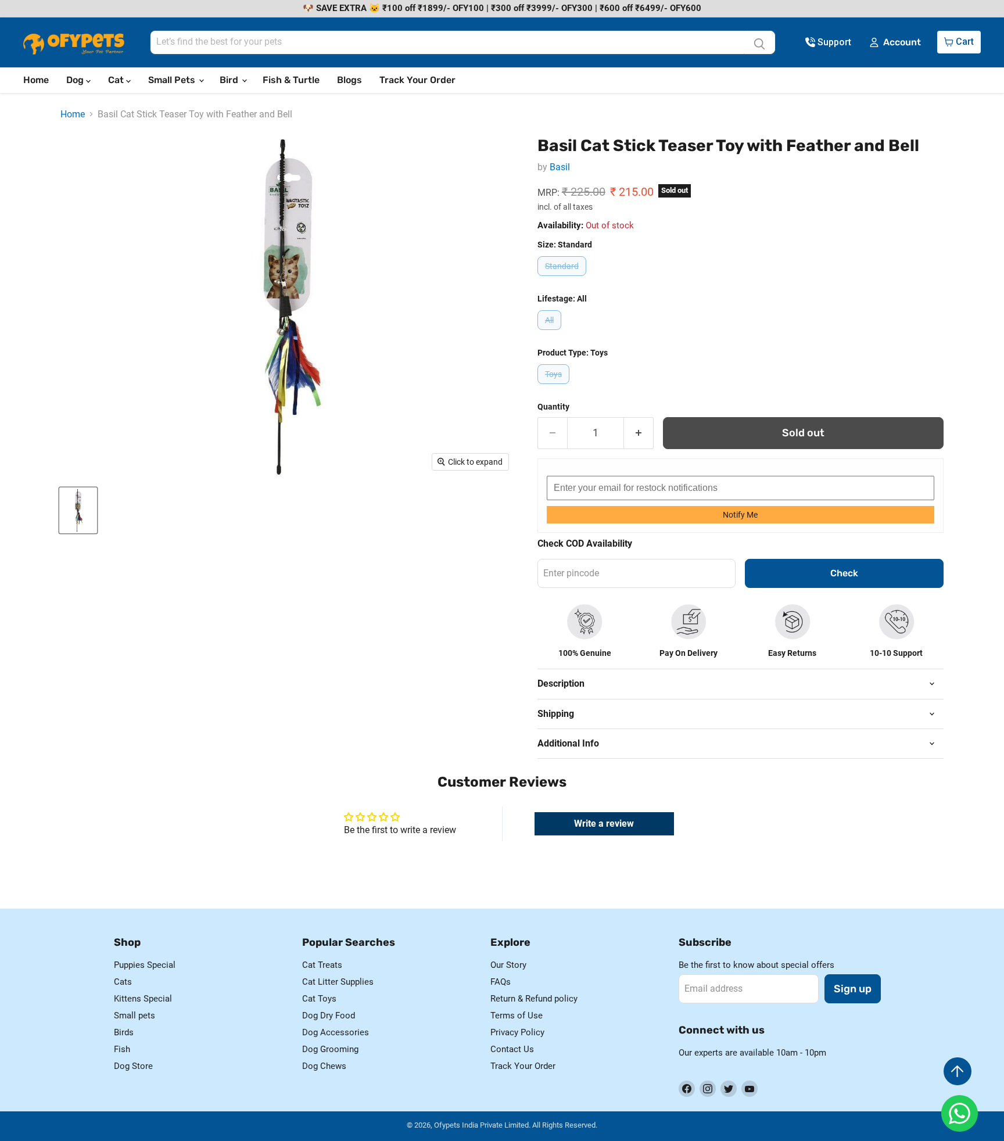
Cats (123, 982)
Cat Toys (319, 998)
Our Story (508, 965)
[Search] (759, 42)
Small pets (134, 1015)
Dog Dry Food (328, 1015)
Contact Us (512, 1049)
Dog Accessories (335, 1032)
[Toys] (554, 386)
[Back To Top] (957, 1071)
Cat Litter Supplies (338, 982)
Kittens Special (143, 998)
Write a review (604, 823)
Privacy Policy (517, 1032)
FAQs (500, 982)
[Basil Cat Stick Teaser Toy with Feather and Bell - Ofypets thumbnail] (78, 510)
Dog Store (133, 1066)
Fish (122, 1049)
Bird (230, 79)
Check (844, 573)
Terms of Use (516, 1015)
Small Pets (173, 79)
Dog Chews (324, 1066)
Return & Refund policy (534, 998)
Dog (76, 79)
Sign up (853, 988)
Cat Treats (322, 965)
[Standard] (563, 278)
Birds (124, 1032)
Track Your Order (417, 79)
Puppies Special (144, 965)
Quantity (553, 406)
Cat (117, 79)
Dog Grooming (330, 1049)
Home (36, 79)
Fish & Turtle (291, 79)
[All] (550, 332)
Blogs (349, 79)
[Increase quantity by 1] (639, 433)
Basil (560, 167)
